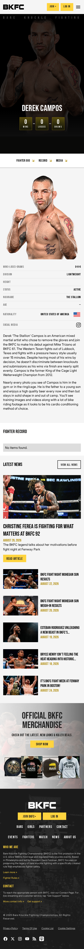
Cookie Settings (66, 928)
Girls (31, 827)
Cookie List (47, 928)
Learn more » (10, 872)
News (55, 837)
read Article (14, 559)
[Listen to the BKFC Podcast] (41, 938)
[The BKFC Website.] (42, 805)
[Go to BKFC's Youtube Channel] (27, 938)
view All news (69, 465)
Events (13, 837)
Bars (20, 827)
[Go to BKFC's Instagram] (20, 938)
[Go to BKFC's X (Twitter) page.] (12, 938)
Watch (43, 837)
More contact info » (13, 901)
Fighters (28, 837)
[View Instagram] (78, 325)
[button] (78, 7)
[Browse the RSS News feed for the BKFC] (34, 938)
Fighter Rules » (11, 877)
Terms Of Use (29, 928)
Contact (62, 827)
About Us (70, 837)
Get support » (34, 901)
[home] (13, 7)
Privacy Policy (10, 928)
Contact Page (66, 892)
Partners (45, 827)
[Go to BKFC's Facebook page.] (5, 938)
